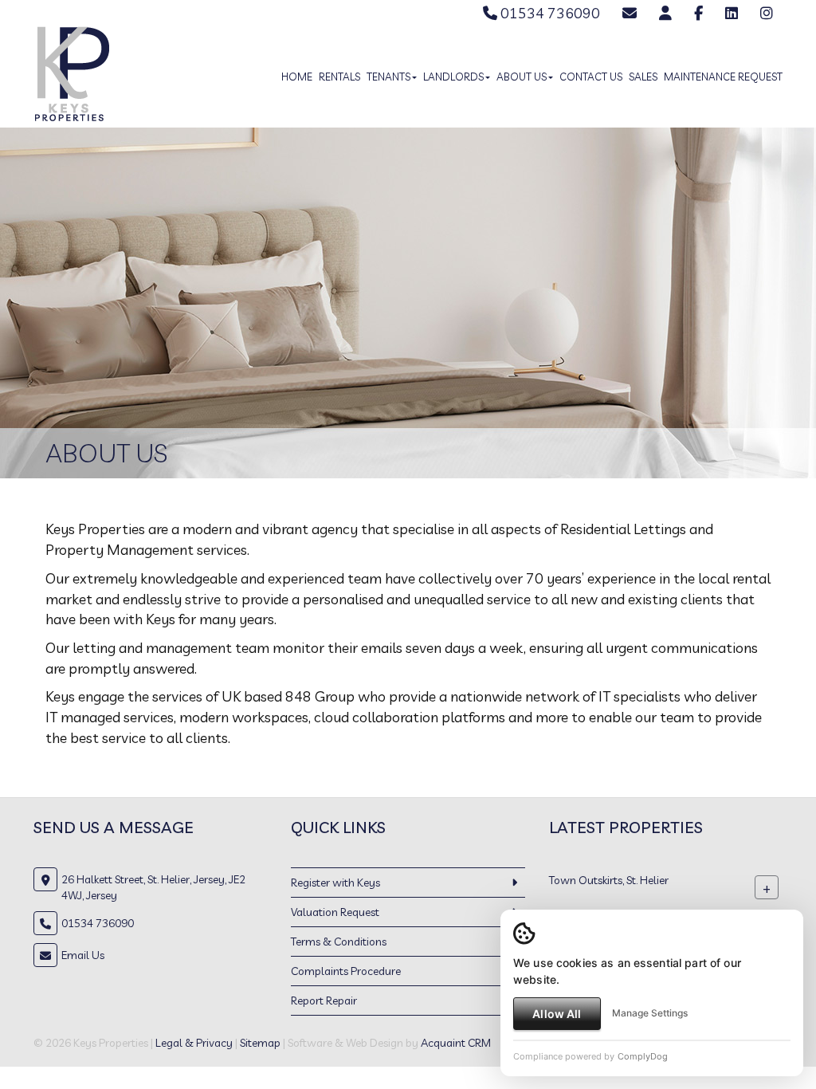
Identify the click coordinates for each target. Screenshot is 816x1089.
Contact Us (590, 76)
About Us (521, 76)
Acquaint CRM (456, 1043)
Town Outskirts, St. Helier (609, 879)
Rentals (339, 76)
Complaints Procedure (346, 971)
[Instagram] (766, 13)
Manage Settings (650, 1013)
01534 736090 (548, 13)
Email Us (82, 955)
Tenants (388, 76)
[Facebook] (698, 13)
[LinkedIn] (731, 13)
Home (296, 76)
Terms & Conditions (338, 941)
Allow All (556, 1013)
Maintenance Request (723, 76)
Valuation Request (335, 912)
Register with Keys (335, 882)
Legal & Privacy (194, 1043)
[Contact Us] (665, 13)
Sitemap (260, 1043)
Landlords (453, 76)
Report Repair (324, 1000)
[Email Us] (629, 13)
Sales (643, 76)
